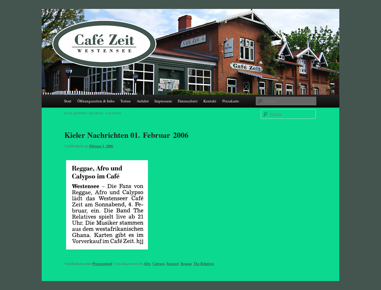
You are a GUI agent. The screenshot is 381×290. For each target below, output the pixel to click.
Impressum (163, 101)
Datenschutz (188, 101)
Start (67, 101)
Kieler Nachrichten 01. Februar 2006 (126, 135)
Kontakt (209, 101)
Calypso (158, 263)
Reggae (186, 263)
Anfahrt (143, 101)
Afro (147, 263)
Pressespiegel (102, 263)
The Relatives (203, 263)
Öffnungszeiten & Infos (96, 101)
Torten (125, 101)
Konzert (173, 263)
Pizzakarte (230, 101)
